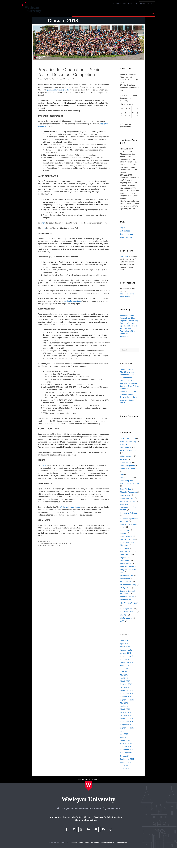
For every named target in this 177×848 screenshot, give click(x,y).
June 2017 (124, 672)
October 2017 (125, 659)
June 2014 (124, 768)
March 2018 (125, 647)
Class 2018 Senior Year (129, 469)
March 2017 (125, 681)
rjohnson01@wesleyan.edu (58, 90)
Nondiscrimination (121, 842)
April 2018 (124, 644)
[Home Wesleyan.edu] (88, 786)
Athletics (123, 459)
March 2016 (125, 709)
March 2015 (125, 740)
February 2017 (126, 684)
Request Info (115, 3)
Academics (94, 14)
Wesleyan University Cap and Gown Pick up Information (129, 386)
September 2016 (127, 700)
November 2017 (126, 656)
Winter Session (126, 618)
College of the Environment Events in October (55, 543)
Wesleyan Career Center (70, 507)
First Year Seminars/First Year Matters (128, 507)
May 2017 (124, 675)
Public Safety (125, 563)
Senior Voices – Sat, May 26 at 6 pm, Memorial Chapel (128, 372)
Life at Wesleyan (130, 14)
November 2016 (126, 694)
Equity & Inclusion (127, 498)
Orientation (124, 548)
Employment (125, 495)
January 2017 (125, 687)
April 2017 (124, 678)
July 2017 (124, 669)
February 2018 (126, 650)
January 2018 (125, 653)
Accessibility (95, 842)
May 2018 (124, 641)
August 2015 (125, 731)
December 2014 (126, 750)
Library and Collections (86, 820)
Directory (88, 817)
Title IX (87, 842)
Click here (124, 257)
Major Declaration (127, 539)
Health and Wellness (128, 513)
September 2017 (127, 662)
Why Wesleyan (79, 14)
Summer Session (127, 597)
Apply (130, 3)
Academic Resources (128, 450)
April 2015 (124, 737)
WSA (122, 621)
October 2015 (125, 725)
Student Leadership (128, 585)
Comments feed (126, 234)
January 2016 (125, 715)
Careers (66, 817)
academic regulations (72, 301)
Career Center (126, 462)
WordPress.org (126, 237)
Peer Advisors (126, 555)
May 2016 (124, 703)
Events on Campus (128, 501)
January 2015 (125, 747)
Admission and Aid (111, 14)
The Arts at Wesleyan (129, 603)
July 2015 (124, 734)
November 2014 (126, 753)
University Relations (128, 612)
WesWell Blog (125, 336)
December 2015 (126, 719)
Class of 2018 (63, 20)
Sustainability (125, 600)
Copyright (74, 842)
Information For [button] (147, 3)
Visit (124, 3)
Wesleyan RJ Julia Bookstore (108, 817)
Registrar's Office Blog (129, 321)
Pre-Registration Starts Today (50, 545)
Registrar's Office (127, 567)
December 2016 (126, 690)
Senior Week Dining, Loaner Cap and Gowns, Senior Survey (129, 394)
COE (122, 474)
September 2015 (127, 728)
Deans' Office (125, 489)
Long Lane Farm (127, 536)
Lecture (123, 533)
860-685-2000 (113, 808)
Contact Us (55, 817)
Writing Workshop (127, 315)
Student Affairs (126, 582)
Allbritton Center (127, 456)
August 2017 (125, 665)
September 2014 (127, 759)
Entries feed (125, 231)
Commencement (127, 478)
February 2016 (126, 712)
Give (135, 3)
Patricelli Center (126, 551)
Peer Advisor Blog (127, 318)
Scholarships (125, 578)
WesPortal (77, 817)
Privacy (81, 842)
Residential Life (126, 575)
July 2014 (124, 765)
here (44, 223)
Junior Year (124, 530)
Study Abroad (126, 588)
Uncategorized (45, 541)
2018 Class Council (128, 438)
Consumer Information (107, 842)
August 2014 (125, 762)
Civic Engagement (127, 466)
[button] (152, 14)
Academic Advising (128, 442)
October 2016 (125, 697)
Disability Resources (128, 492)
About (143, 14)
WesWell (123, 615)
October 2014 (125, 756)
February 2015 (126, 743)
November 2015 (126, 722)
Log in (122, 228)
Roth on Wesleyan (127, 323)
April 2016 (124, 706)
